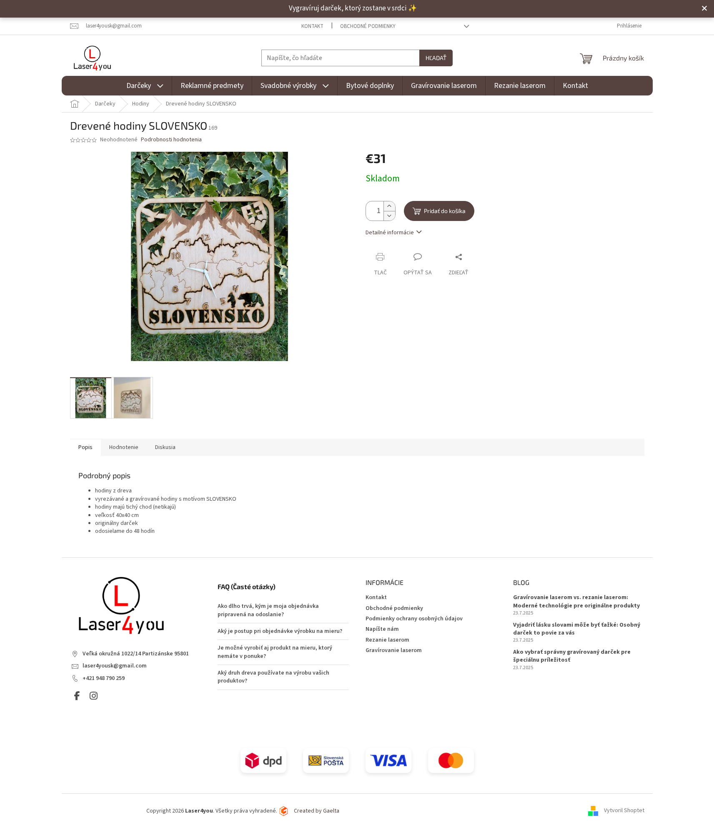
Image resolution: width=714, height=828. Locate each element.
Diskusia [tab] (165, 447)
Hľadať (436, 57)
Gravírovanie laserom (394, 650)
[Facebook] (77, 696)
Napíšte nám (382, 629)
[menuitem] (145, 85)
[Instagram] (94, 696)
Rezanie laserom (387, 640)
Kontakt (312, 26)
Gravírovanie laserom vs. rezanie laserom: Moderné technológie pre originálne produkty (576, 602)
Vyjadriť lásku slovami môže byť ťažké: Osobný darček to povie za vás (576, 629)
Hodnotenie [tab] (123, 447)
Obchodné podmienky (368, 26)
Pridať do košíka (445, 210)
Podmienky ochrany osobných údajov (414, 619)
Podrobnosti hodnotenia (171, 140)
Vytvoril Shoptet (624, 811)
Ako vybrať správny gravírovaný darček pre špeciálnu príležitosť (572, 656)
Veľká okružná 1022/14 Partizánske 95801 (136, 654)
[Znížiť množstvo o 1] (389, 216)
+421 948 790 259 (104, 678)
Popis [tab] (85, 447)
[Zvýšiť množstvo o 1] (389, 206)
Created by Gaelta (316, 811)
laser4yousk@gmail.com (115, 666)
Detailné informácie (390, 232)
